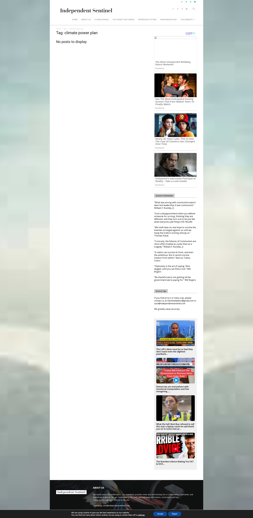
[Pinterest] (186, 2)
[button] (194, 9)
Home (75, 19)
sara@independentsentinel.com (116, 505)
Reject (174, 514)
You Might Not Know (123, 19)
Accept (160, 514)
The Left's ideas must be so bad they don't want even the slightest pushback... (174, 351)
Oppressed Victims (147, 19)
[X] (191, 2)
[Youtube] (195, 2)
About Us (86, 19)
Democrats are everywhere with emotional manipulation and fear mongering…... (172, 389)
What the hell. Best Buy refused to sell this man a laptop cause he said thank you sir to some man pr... (175, 426)
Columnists (187, 19)
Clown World (101, 19)
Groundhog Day (168, 19)
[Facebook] (182, 2)
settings (141, 515)
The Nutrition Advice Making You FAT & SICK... (175, 462)
